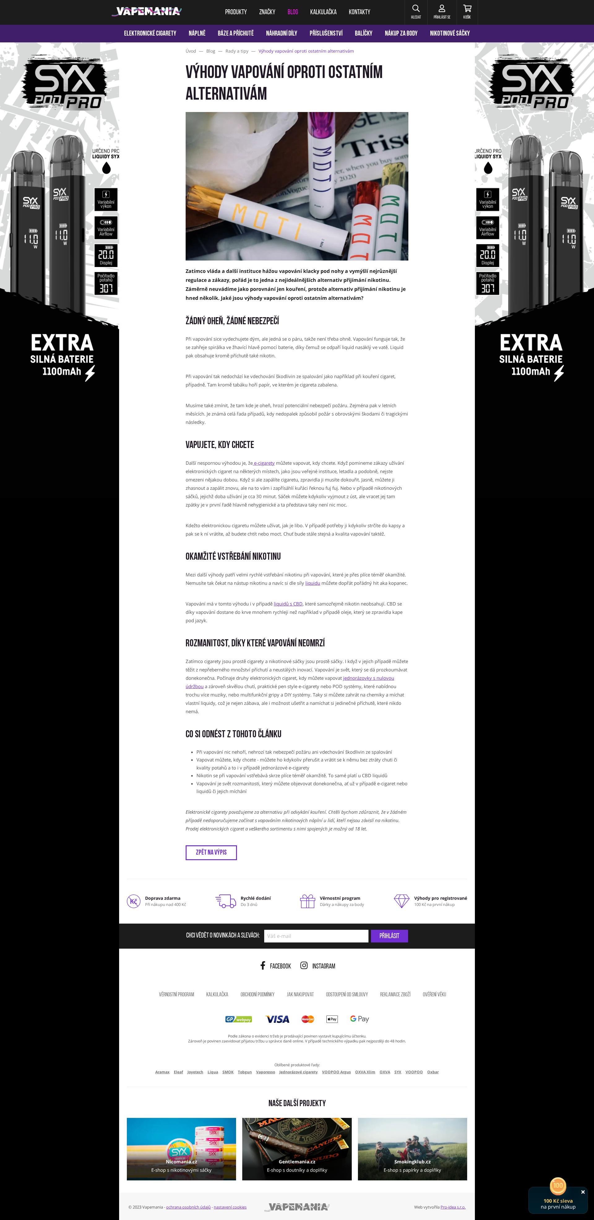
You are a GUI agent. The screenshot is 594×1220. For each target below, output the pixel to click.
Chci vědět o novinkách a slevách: (223, 936)
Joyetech (195, 1072)
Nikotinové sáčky (450, 33)
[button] (416, 12)
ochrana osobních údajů (188, 1207)
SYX (397, 1072)
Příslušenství (326, 33)
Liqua (213, 1072)
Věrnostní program (176, 995)
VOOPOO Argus (336, 1072)
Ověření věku (434, 995)
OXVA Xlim (365, 1072)
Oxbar (433, 1072)
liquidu (312, 583)
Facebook (280, 966)
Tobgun (245, 1072)
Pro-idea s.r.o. (453, 1207)
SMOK (228, 1072)
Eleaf (178, 1072)
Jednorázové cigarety (298, 1072)
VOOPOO (414, 1072)
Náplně (197, 33)
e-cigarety (264, 463)
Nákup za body (401, 33)
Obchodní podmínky (257, 995)
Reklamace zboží (395, 995)
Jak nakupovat (300, 995)
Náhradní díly (281, 33)
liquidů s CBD (288, 604)
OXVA (385, 1072)
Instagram (323, 966)
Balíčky (363, 33)
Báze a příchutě (236, 33)
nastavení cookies (230, 1207)
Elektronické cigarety (150, 33)
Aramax (162, 1072)
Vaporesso (265, 1072)
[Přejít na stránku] (59, 292)
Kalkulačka (217, 995)
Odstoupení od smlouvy (347, 995)
